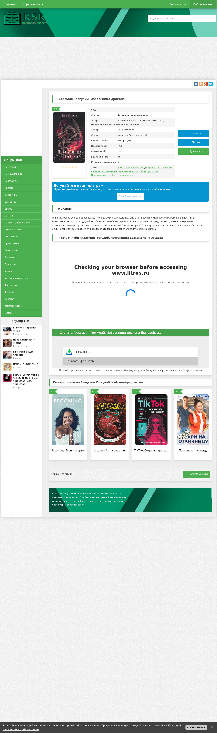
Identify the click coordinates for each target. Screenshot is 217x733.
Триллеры (10, 264)
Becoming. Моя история (68, 450)
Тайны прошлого (149, 171)
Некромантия (152, 167)
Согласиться (196, 727)
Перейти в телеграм (130, 196)
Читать (196, 142)
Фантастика (11, 285)
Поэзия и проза (13, 229)
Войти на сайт (202, 4)
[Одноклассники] (201, 84)
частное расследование (104, 171)
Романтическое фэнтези (130, 167)
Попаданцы (11, 236)
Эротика (9, 299)
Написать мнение (198, 474)
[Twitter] (211, 84)
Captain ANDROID (24, 19)
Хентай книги (12, 305)
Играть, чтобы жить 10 (25, 363)
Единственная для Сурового (23, 353)
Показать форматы (80, 361)
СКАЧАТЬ (83, 352)
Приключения (12, 243)
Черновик (166, 167)
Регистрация (178, 4)
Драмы (8, 208)
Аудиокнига (196, 151)
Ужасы (8, 271)
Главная (10, 4)
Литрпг (16, 367)
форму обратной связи (71, 504)
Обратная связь (33, 4)
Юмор (8, 312)
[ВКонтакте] (196, 84)
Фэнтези (9, 292)
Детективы (11, 194)
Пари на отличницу (193, 450)
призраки (127, 175)
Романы (9, 257)
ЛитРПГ (9, 215)
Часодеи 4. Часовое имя (110, 450)
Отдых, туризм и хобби (18, 222)
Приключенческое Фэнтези (106, 175)
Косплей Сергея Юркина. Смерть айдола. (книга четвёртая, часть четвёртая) (26, 379)
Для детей (10, 201)
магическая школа (129, 171)
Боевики (9, 187)
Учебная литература (16, 278)
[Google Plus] (206, 84)
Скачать (196, 133)
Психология (11, 250)
